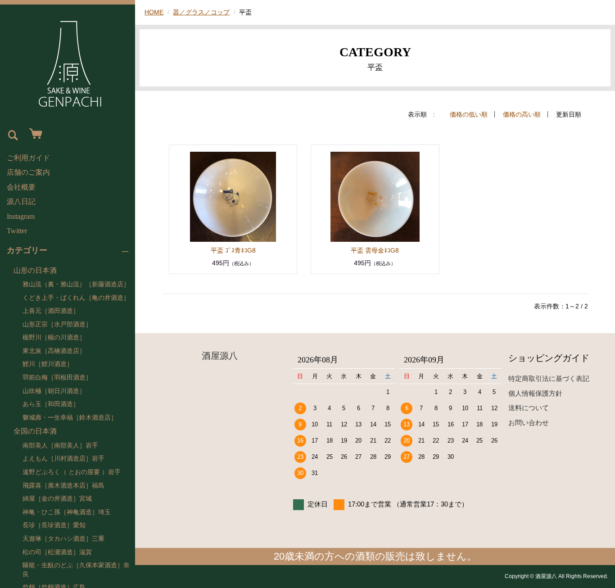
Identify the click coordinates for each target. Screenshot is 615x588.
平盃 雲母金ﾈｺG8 (375, 250)
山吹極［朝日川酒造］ (54, 391)
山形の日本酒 (35, 270)
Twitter (17, 231)
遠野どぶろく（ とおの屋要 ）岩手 (72, 472)
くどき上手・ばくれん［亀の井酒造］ (76, 297)
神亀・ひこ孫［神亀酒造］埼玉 (67, 512)
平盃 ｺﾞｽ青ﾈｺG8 (233, 250)
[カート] (34, 134)
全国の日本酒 (35, 431)
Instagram (21, 216)
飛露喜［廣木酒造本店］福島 (63, 485)
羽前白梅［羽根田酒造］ (57, 377)
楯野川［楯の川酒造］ (54, 337)
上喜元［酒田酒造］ (51, 311)
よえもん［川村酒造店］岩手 (63, 458)
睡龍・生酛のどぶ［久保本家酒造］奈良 (76, 570)
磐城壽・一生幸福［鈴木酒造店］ (70, 417)
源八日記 (21, 201)
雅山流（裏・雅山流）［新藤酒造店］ (76, 284)
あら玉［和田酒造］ (51, 404)
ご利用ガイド (28, 158)
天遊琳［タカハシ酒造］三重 (63, 538)
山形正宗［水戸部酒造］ (57, 324)
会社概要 (21, 187)
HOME (154, 12)
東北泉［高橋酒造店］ (54, 351)
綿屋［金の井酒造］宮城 (57, 498)
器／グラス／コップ (201, 12)
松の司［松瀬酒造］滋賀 (57, 552)
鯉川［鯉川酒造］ (48, 364)
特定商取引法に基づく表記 (548, 378)
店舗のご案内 (28, 172)
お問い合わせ (528, 422)
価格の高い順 (522, 114)
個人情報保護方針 (535, 393)
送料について (528, 408)
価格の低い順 (469, 114)
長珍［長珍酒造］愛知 (54, 525)
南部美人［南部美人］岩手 (60, 445)
